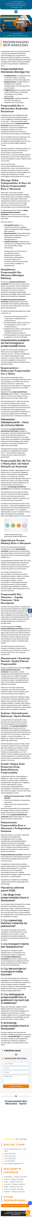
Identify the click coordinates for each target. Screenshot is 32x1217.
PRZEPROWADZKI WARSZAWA (13, 1213)
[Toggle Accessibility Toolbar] (30, 1203)
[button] (16, 11)
